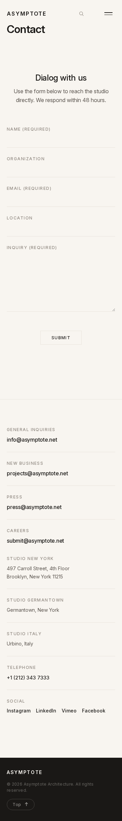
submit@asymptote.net (35, 540)
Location (20, 217)
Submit (61, 337)
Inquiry (32, 247)
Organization (26, 158)
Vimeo (69, 710)
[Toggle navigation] (108, 14)
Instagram (18, 710)
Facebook (93, 710)
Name (29, 129)
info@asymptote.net (32, 439)
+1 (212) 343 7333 (28, 677)
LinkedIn (46, 710)
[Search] (81, 13)
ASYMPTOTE (24, 772)
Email (29, 188)
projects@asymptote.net (37, 473)
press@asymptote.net (34, 507)
